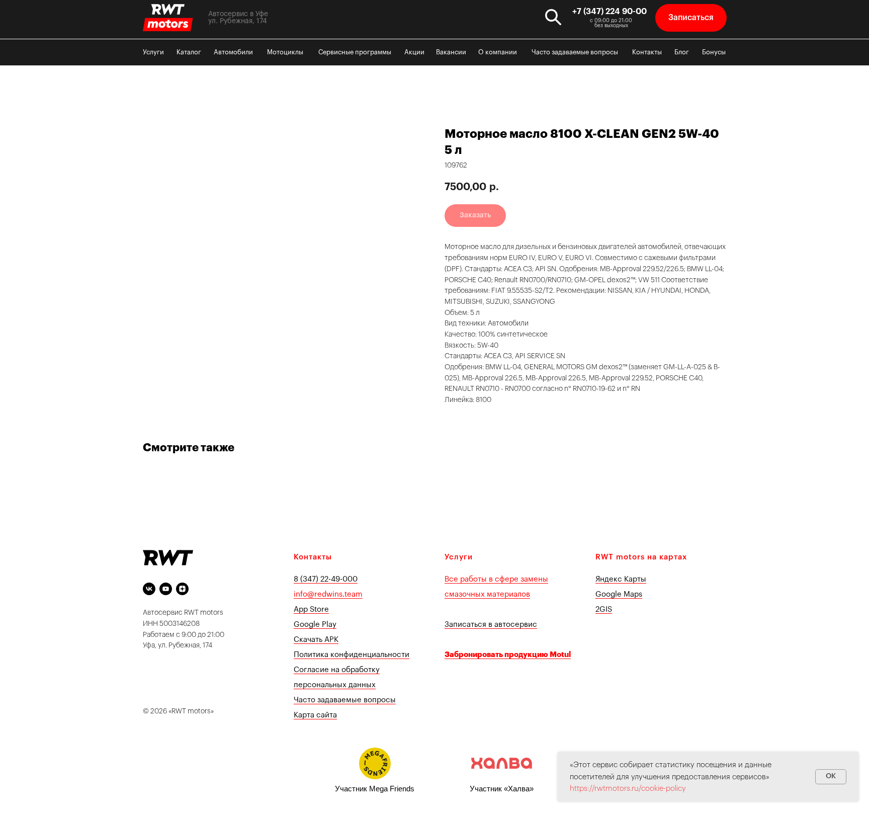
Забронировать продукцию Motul (508, 655)
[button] (691, 18)
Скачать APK (316, 639)
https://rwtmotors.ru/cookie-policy (628, 788)
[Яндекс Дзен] (182, 589)
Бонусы (714, 52)
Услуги (153, 52)
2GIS (603, 609)
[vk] (149, 589)
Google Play (315, 624)
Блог (681, 52)
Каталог (189, 52)
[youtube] (165, 589)
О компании (497, 52)
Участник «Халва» (502, 788)
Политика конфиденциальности (351, 655)
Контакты (647, 52)
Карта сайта (315, 715)
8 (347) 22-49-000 (326, 579)
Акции (414, 52)
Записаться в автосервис (491, 624)
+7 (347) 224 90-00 (609, 12)
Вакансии (451, 52)
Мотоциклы (285, 52)
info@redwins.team (328, 594)
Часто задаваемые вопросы (575, 52)
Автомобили (233, 52)
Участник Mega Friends (374, 788)
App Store (311, 609)
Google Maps (618, 594)
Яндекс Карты (620, 579)
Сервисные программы (354, 52)
